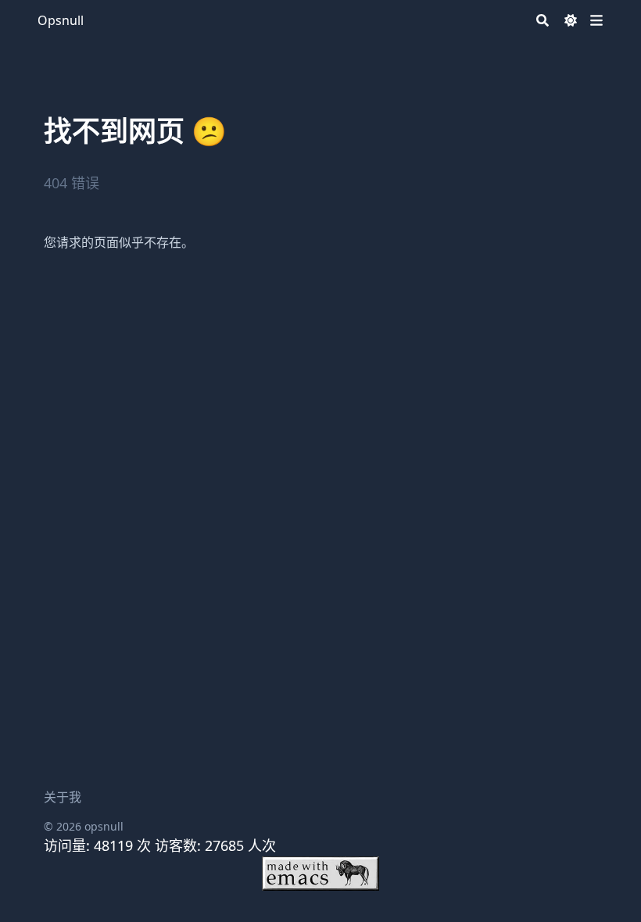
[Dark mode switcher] (570, 20)
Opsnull (61, 20)
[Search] (542, 20)
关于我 (62, 797)
